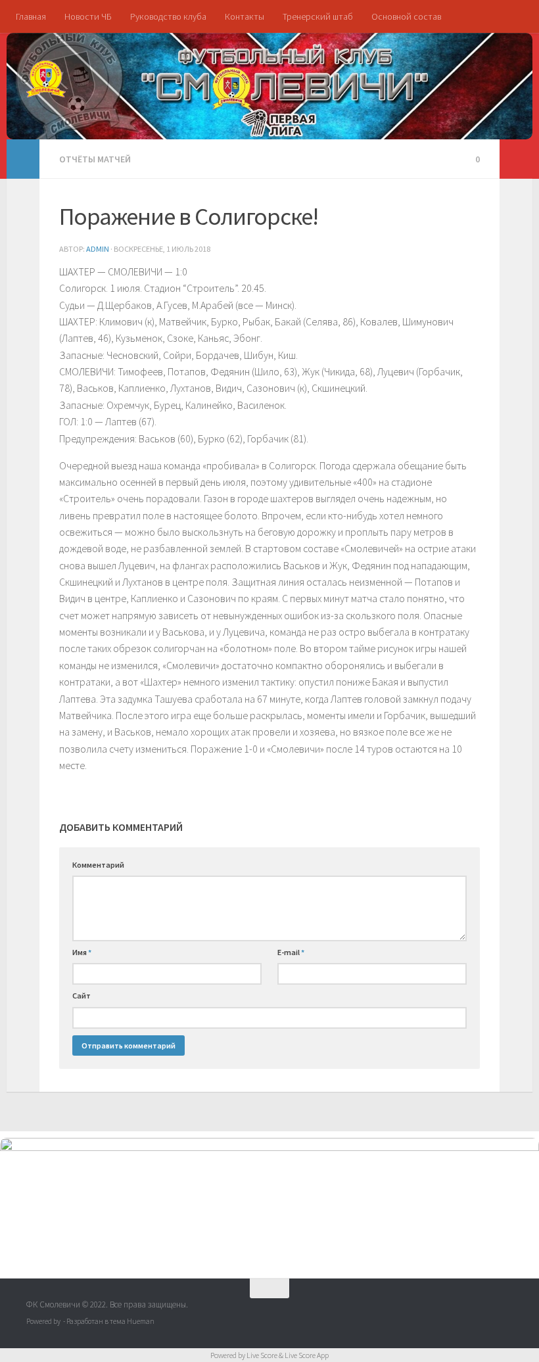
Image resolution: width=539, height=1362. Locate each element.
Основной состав (406, 16)
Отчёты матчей (95, 159)
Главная (31, 16)
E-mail (290, 952)
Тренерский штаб (318, 16)
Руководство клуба (168, 16)
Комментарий (98, 865)
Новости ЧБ (88, 16)
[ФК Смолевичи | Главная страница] (46, 79)
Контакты (244, 16)
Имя (81, 952)
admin (97, 249)
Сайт (81, 995)
